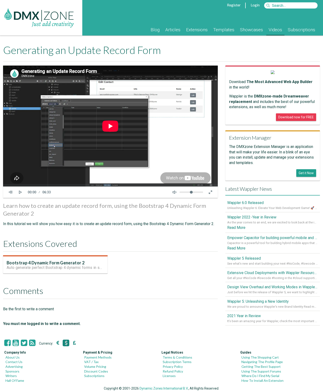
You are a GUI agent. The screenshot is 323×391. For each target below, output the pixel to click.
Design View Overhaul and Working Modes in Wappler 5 (272, 287)
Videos (275, 29)
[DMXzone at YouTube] (16, 342)
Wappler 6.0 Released (245, 202)
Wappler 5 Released (244, 258)
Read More (236, 227)
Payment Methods (98, 357)
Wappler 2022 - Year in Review (251, 217)
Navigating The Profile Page (262, 362)
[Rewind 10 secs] (10, 192)
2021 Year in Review (244, 316)
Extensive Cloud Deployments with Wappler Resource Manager (272, 273)
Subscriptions (301, 29)
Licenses (169, 376)
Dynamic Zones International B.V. (164, 388)
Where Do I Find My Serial (260, 376)
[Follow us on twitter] (24, 342)
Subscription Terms (177, 362)
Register (234, 5)
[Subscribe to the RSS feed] (32, 342)
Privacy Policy (173, 366)
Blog (155, 29)
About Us (12, 357)
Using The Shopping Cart (260, 357)
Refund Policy (173, 371)
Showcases (251, 29)
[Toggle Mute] (174, 192)
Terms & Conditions (177, 357)
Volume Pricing (95, 366)
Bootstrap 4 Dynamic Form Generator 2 (45, 262)
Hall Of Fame (14, 380)
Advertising (14, 366)
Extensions (197, 29)
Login (255, 5)
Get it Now (306, 173)
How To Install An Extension (262, 380)
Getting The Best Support (261, 366)
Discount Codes (96, 371)
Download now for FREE (296, 117)
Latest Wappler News (248, 189)
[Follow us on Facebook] (7, 342)
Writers (11, 376)
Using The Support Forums (261, 371)
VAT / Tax (91, 362)
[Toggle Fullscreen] (210, 192)
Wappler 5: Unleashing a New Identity (258, 301)
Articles (172, 29)
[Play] (20, 192)
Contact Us (13, 362)
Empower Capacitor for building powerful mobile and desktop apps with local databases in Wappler (272, 237)
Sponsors (12, 371)
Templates (223, 29)
